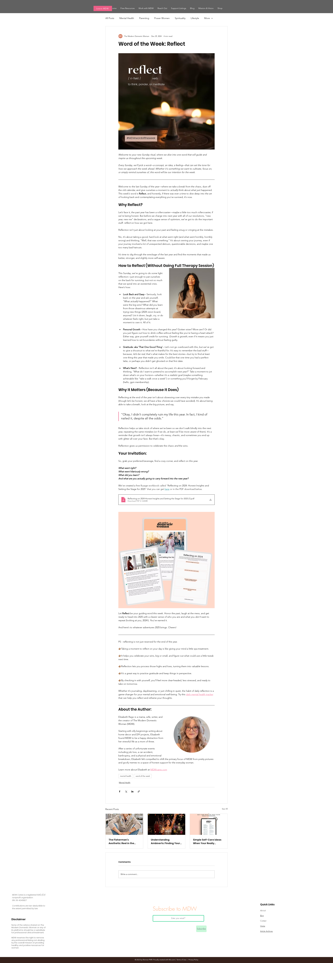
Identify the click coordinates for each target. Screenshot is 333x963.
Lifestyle (195, 18)
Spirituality (180, 18)
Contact (263, 921)
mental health (125, 776)
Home (262, 926)
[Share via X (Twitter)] (126, 791)
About (263, 910)
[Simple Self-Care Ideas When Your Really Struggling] (209, 824)
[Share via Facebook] (119, 791)
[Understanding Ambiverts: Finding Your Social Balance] (166, 824)
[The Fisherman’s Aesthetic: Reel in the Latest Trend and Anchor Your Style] (124, 824)
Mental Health (126, 18)
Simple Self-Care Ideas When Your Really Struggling (207, 841)
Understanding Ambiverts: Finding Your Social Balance (165, 841)
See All (225, 809)
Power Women (162, 18)
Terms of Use (181, 960)
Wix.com (172, 960)
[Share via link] (138, 791)
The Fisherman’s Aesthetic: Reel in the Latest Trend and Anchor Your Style (124, 841)
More (207, 18)
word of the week (143, 776)
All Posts (109, 18)
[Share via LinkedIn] (132, 791)
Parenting (144, 18)
